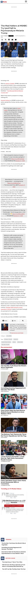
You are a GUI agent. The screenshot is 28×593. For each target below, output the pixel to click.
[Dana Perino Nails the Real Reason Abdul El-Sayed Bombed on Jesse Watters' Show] (14, 401)
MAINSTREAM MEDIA (6, 342)
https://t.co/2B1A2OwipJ (17, 159)
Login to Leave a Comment (14, 505)
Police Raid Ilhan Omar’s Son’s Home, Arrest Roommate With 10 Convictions (13, 482)
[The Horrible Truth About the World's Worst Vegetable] (14, 357)
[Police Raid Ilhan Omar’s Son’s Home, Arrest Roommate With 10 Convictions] (14, 471)
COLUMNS (9, 335)
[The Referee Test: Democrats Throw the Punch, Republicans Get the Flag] (14, 425)
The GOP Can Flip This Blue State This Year (14, 569)
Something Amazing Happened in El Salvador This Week (13, 389)
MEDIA (14, 342)
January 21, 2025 (20, 160)
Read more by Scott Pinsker (17, 333)
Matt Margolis (4, 415)
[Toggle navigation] (26, 1)
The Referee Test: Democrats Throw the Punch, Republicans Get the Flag (13, 435)
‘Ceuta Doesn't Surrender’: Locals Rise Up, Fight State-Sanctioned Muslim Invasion (12, 458)
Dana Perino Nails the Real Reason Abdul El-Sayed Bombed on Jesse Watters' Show (13, 412)
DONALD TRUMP (8, 339)
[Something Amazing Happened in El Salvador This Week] (14, 379)
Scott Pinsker (4, 35)
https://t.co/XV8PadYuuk (14, 183)
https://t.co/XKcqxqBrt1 (18, 214)
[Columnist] (5, 326)
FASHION (16, 339)
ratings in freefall (9, 83)
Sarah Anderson (5, 391)
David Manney (4, 437)
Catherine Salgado (5, 461)
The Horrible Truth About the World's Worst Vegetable (13, 366)
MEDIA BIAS (20, 342)
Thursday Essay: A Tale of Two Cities (12, 562)
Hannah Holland (5, 100)
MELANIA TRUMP (5, 344)
